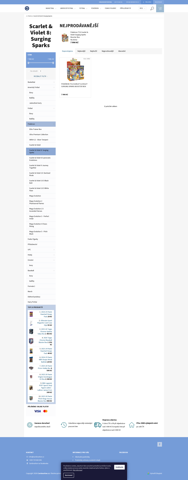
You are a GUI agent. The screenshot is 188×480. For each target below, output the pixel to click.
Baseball (31, 270)
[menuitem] (51, 8)
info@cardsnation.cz (36, 457)
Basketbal (31, 82)
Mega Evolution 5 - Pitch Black (38, 232)
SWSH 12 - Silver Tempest (38, 140)
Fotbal (30, 108)
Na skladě (35, 71)
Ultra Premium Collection (38, 134)
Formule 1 (31, 286)
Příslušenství (32, 244)
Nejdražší (93, 51)
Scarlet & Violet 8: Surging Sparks (38, 151)
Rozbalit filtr (40, 76)
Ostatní (30, 260)
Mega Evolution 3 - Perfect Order (39, 217)
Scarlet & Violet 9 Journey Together (38, 166)
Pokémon (31, 124)
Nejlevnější (81, 51)
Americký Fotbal (33, 87)
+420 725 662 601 (35, 460)
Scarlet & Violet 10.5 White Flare (39, 189)
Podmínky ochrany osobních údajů (87, 460)
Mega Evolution (35, 196)
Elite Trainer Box (35, 129)
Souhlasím (119, 467)
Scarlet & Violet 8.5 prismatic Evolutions (40, 159)
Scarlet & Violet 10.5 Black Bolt (38, 181)
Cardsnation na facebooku (38, 463)
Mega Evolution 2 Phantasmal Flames (36, 202)
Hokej (30, 255)
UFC (29, 249)
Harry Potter (32, 302)
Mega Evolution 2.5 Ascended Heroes (36, 209)
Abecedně (121, 51)
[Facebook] (159, 444)
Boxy (31, 92)
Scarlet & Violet (35, 145)
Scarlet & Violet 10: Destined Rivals (39, 174)
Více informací (77, 470)
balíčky (31, 281)
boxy (31, 265)
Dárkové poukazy (34, 297)
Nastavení (68, 475)
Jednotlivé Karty (35, 103)
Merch (30, 291)
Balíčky (31, 98)
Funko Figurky (33, 239)
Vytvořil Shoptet (156, 473)
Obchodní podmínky (82, 457)
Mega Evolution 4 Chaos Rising (38, 225)
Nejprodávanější (108, 51)
